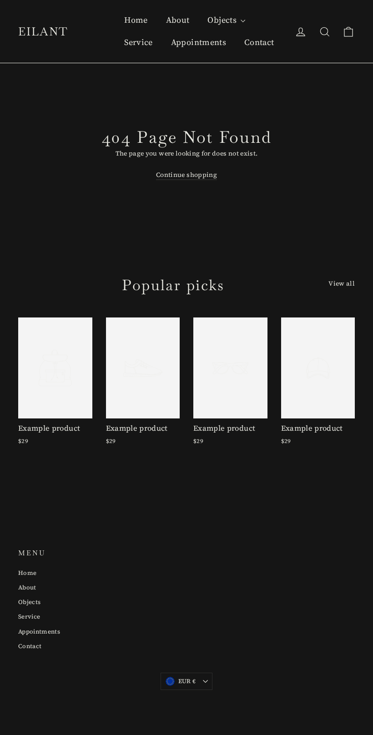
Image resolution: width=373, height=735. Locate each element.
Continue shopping (186, 174)
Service (138, 42)
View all (341, 283)
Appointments (198, 42)
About (178, 19)
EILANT (43, 31)
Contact (259, 42)
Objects (222, 19)
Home (135, 19)
